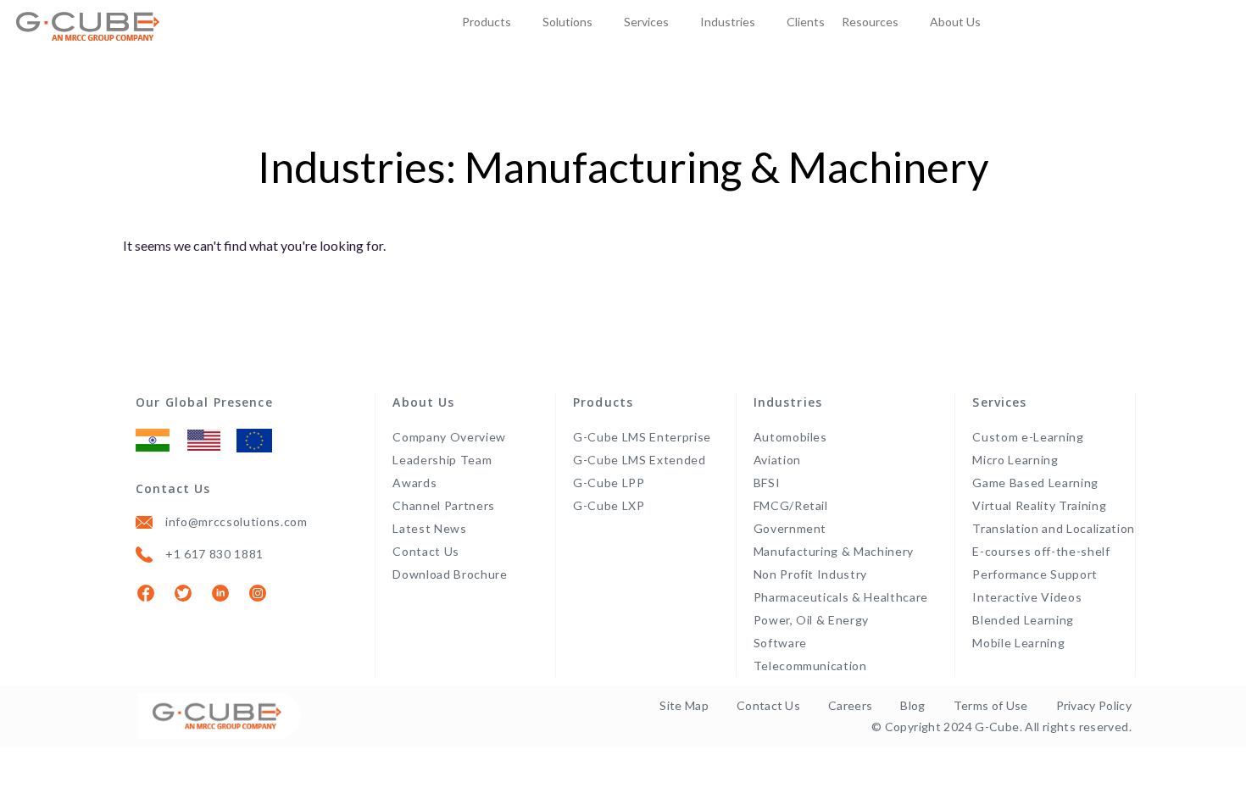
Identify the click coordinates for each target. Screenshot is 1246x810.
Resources (870, 21)
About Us (955, 21)
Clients (806, 21)
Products (486, 21)
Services (646, 21)
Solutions (567, 21)
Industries (727, 21)
